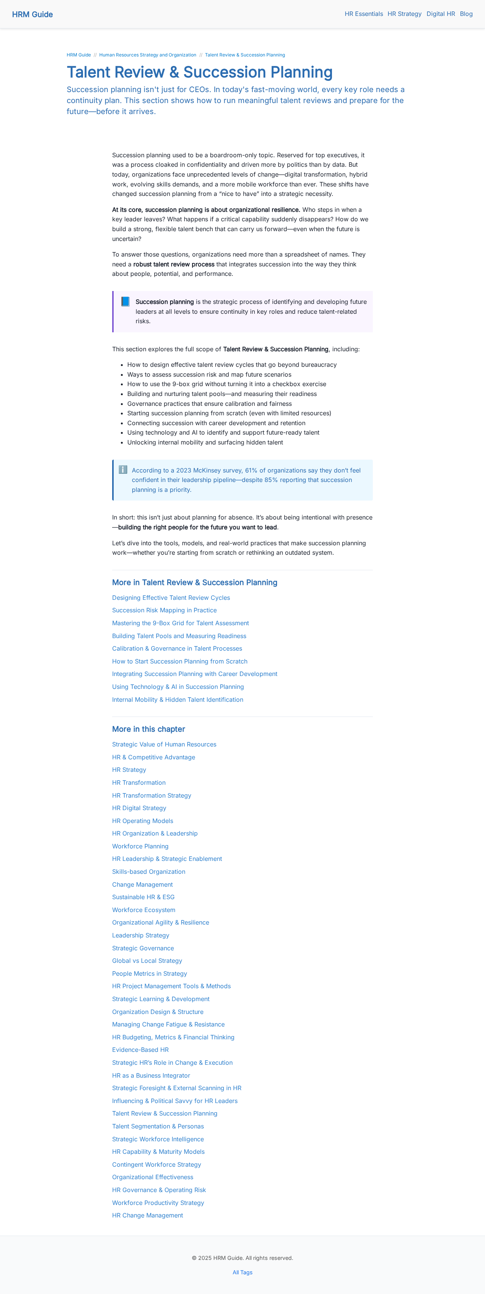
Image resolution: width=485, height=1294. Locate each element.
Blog (466, 13)
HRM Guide (32, 14)
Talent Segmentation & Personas (158, 1126)
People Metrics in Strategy (149, 973)
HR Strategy (405, 13)
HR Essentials (364, 13)
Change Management (142, 884)
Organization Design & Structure (157, 1011)
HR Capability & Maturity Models (158, 1151)
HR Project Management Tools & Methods (171, 986)
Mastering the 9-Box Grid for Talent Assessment (180, 623)
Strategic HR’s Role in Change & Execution (172, 1062)
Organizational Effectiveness (152, 1177)
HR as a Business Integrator (151, 1075)
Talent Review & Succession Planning (164, 1113)
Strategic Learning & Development (161, 999)
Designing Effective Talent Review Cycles (171, 597)
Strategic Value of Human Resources (164, 744)
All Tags (243, 1272)
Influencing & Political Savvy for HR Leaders (175, 1101)
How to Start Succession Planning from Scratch (179, 661)
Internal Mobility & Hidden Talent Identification (177, 699)
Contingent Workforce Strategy (156, 1164)
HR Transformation (139, 782)
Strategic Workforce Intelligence (158, 1139)
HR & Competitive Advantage (153, 757)
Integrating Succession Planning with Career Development (194, 674)
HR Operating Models (142, 821)
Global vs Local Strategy (147, 960)
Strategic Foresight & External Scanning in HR (176, 1088)
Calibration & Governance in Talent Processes (177, 648)
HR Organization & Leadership (155, 833)
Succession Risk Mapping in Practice (164, 610)
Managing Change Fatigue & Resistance (168, 1024)
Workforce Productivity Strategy (158, 1202)
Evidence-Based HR (140, 1049)
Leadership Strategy (140, 935)
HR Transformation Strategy (151, 795)
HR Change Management (147, 1215)
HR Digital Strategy (139, 808)
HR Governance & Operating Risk (159, 1190)
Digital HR (441, 13)
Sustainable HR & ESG (143, 897)
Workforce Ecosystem (143, 910)
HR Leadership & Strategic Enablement (167, 858)
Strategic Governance (143, 948)
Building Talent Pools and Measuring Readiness (179, 636)
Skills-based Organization (148, 871)
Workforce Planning (140, 846)
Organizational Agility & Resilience (160, 922)
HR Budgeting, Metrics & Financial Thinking (173, 1037)
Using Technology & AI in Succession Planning (178, 686)
